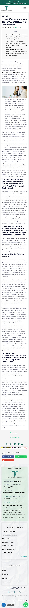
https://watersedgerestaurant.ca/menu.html (13, 72)
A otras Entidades (7, 553)
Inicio (4, 570)
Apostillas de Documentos (9, 535)
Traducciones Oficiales (8, 531)
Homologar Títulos (7, 542)
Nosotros (5, 574)
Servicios (5, 578)
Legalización (6, 538)
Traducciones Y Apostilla (8, 27)
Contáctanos (6, 582)
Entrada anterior (14, 433)
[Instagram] (20, 592)
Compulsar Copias (7, 545)
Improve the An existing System (14, 49)
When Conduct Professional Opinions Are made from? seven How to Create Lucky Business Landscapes (16, 53)
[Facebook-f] (14, 592)
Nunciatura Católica (8, 549)
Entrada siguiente (15, 437)
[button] (25, 8)
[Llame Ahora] (4, 605)
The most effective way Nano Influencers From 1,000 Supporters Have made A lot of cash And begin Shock (16, 37)
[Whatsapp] (9, 592)
